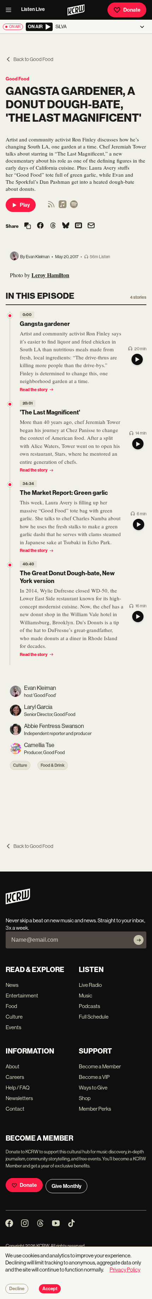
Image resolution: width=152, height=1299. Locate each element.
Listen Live (33, 9)
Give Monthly (66, 1186)
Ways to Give (93, 1088)
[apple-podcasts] (62, 206)
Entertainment (22, 995)
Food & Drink (53, 765)
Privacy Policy (125, 1270)
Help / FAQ (18, 1088)
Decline (16, 1289)
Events (13, 1027)
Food (11, 1006)
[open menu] (10, 10)
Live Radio (90, 985)
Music (85, 995)
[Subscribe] (139, 940)
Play (25, 205)
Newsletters (19, 1098)
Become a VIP (94, 1077)
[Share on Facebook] (40, 226)
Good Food (17, 78)
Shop (84, 1098)
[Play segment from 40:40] (9, 565)
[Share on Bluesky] (65, 226)
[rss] (51, 206)
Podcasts (89, 1006)
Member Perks (95, 1109)
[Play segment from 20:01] (9, 404)
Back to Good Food (33, 59)
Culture (20, 765)
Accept (49, 1289)
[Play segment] (137, 359)
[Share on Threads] (53, 226)
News (12, 985)
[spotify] (74, 206)
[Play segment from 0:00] (9, 315)
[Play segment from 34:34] (9, 484)
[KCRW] (18, 902)
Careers (15, 1077)
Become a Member (100, 1066)
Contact (15, 1109)
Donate (131, 10)
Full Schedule (94, 1017)
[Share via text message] (78, 226)
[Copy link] (27, 226)
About (12, 1066)
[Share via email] (91, 226)
